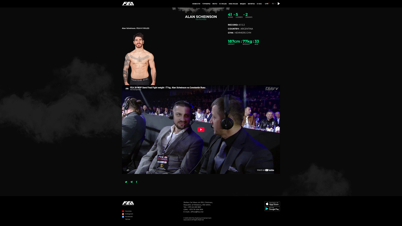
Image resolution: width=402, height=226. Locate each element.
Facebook (129, 217)
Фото (214, 4)
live (266, 4)
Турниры (206, 4)
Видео (243, 4)
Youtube (128, 211)
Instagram (129, 214)
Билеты (251, 4)
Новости (196, 4)
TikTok (127, 219)
